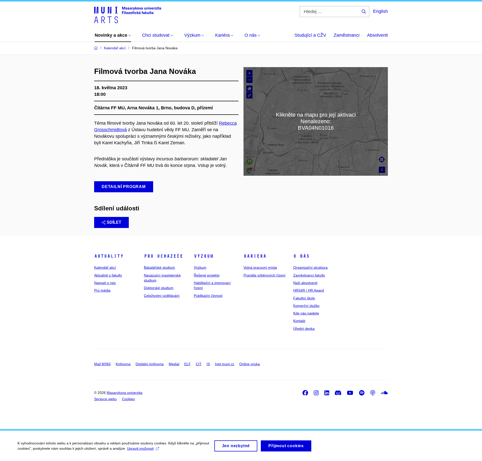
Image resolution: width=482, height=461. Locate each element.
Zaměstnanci (346, 35)
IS (208, 364)
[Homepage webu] (127, 14)
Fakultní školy (304, 298)
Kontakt (299, 321)
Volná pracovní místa (260, 267)
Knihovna (123, 364)
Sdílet (114, 222)
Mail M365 (102, 364)
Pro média (102, 290)
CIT (199, 364)
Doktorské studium (158, 288)
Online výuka (249, 364)
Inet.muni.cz (224, 364)
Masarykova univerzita (124, 393)
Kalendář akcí (105, 267)
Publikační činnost (208, 296)
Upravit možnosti (140, 448)
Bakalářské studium (159, 267)
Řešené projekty (207, 275)
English (380, 11)
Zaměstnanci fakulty (309, 275)
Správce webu (105, 399)
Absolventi (377, 35)
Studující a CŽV (310, 35)
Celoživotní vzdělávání (161, 296)
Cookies (128, 399)
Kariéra (255, 256)
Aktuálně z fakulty (108, 275)
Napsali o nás (105, 283)
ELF (187, 364)
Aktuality (109, 256)
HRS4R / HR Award (308, 290)
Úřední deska (304, 329)
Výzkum (203, 256)
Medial (174, 364)
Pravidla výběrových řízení (264, 275)
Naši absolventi (305, 283)
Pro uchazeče (163, 256)
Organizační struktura (310, 267)
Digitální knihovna (150, 364)
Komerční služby (306, 306)
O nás (301, 256)
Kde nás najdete (306, 313)
